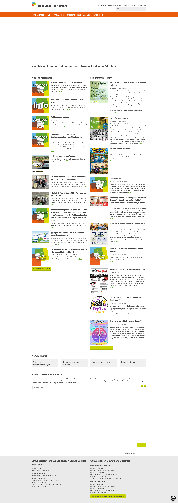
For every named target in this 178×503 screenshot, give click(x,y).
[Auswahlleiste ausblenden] (142, 386)
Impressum (135, 6)
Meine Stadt (38, 14)
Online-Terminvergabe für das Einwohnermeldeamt (108, 496)
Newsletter (143, 6)
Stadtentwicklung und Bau (78, 14)
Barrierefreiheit (102, 6)
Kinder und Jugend (55, 14)
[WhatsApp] (144, 453)
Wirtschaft (98, 14)
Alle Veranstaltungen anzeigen (101, 348)
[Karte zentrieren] (145, 386)
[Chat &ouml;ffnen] (173, 498)
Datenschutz (127, 6)
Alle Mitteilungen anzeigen (41, 268)
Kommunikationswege (115, 6)
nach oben (141, 445)
